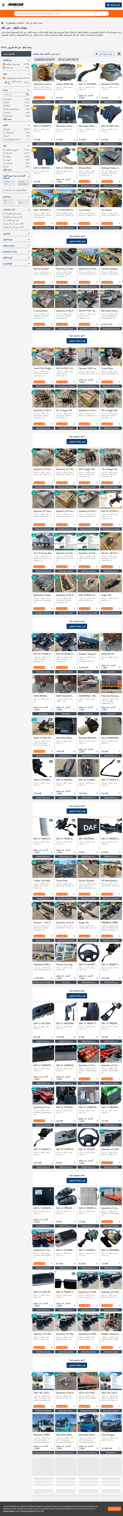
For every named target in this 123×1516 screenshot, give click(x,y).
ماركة (5, 90)
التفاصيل (6, 234)
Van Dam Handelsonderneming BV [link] (91, 386)
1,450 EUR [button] (38, 978)
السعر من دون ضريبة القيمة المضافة (14, 177)
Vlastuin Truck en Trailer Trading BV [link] (45, 982)
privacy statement (29, 1511)
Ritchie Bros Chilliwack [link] (43, 228)
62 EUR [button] (104, 852)
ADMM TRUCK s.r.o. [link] (66, 102)
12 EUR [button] (37, 140)
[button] (16, 54)
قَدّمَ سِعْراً (38, 97)
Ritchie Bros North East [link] (43, 613)
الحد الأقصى (21, 181)
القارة (5, 125)
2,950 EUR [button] (84, 668)
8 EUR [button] (81, 1037)
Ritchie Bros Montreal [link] (43, 571)
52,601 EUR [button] (106, 324)
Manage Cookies (9, 1511)
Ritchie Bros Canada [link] (88, 186)
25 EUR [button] (37, 182)
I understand (114, 1509)
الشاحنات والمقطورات (15, 23)
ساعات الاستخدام (10, 252)
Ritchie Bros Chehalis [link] (88, 1083)
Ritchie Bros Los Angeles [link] (88, 328)
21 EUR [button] (59, 140)
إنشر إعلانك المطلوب (76, 241)
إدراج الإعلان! (115, 5)
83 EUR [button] (37, 1037)
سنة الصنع (7, 197)
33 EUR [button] (104, 98)
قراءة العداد (7, 240)
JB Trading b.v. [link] (111, 1452)
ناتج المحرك (7, 264)
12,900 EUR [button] (106, 1448)
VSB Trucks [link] (66, 982)
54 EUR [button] (59, 98)
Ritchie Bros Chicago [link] (66, 571)
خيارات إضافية (9, 246)
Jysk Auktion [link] (111, 672)
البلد (4, 146)
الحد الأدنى (6, 181)
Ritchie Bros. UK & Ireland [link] (88, 613)
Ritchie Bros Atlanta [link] (43, 672)
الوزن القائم (7, 258)
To (18, 200)
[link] (43, 72)
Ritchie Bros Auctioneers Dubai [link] (44, 102)
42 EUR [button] (104, 752)
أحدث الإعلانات (9, 210)
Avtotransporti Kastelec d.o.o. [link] (44, 1452)
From (5, 200)
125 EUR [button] (38, 793)
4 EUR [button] (81, 852)
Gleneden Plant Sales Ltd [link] (111, 328)
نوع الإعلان (7, 60)
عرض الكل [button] (7, 119)
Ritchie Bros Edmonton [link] (66, 228)
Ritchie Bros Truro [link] (43, 898)
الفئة (5, 74)
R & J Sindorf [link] (111, 714)
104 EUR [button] (60, 752)
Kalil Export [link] (88, 672)
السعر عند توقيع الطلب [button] (86, 96)
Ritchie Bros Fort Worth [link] (111, 898)
